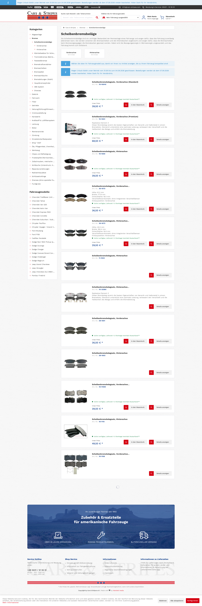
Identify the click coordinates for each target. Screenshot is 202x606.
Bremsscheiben (40, 68)
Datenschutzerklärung (113, 566)
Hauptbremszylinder (42, 83)
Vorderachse (42, 46)
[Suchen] (97, 17)
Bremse (35, 38)
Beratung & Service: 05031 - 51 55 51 (160, 7)
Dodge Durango (38, 246)
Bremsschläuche (40, 76)
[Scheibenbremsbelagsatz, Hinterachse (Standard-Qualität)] (75, 233)
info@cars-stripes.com (131, 7)
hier (158, 570)
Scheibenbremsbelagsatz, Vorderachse (110, 318)
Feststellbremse (40, 61)
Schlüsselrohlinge (39, 176)
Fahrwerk (36, 98)
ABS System (39, 87)
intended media (118, 590)
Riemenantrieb (38, 132)
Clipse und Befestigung (41, 154)
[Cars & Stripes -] (42, 15)
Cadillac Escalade (39, 238)
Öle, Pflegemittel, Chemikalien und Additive (43, 146)
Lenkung (35, 124)
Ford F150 (36, 234)
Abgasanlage (37, 34)
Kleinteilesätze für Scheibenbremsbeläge (44, 53)
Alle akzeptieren (176, 601)
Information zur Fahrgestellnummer (81, 566)
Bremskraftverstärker (42, 64)
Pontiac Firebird (38, 275)
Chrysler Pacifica (38, 223)
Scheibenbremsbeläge (43, 42)
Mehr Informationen (11, 602)
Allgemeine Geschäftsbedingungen (118, 570)
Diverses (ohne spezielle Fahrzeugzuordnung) (43, 180)
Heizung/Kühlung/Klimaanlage (43, 109)
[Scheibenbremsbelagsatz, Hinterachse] (75, 163)
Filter (34, 102)
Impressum (108, 573)
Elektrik (35, 94)
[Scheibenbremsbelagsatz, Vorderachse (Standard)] (75, 94)
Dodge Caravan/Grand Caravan (43, 253)
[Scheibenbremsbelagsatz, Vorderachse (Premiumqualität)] (75, 464)
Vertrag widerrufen (74, 570)
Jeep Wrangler (37, 268)
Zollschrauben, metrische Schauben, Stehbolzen (43, 161)
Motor (34, 128)
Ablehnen (163, 601)
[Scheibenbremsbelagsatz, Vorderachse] (75, 330)
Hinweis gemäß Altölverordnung (79, 563)
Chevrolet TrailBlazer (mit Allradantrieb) (43, 197)
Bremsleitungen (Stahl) (43, 79)
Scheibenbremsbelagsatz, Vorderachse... (111, 186)
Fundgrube (36, 184)
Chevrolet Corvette (39, 216)
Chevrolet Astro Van (40, 208)
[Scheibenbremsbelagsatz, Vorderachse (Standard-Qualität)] (75, 198)
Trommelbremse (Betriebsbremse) (44, 57)
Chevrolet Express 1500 (41, 212)
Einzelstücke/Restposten (42, 139)
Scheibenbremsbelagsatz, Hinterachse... (110, 221)
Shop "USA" (36, 143)
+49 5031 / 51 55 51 (37, 570)
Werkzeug (36, 150)
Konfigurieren (192, 601)
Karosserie (36, 117)
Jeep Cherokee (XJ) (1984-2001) (43, 272)
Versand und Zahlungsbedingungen (80, 573)
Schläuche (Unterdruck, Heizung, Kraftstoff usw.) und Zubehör (43, 165)
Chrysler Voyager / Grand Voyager (43, 227)
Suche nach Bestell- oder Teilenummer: (76, 14)
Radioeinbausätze (39, 173)
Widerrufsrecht (110, 563)
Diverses (37, 90)
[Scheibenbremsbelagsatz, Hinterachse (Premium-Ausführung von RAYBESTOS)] (75, 297)
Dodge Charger (38, 249)
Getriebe (35, 105)
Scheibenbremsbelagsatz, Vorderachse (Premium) (115, 116)
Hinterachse (41, 49)
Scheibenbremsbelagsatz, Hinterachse (109, 151)
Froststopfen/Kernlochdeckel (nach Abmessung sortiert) (43, 158)
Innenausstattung (39, 113)
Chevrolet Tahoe (38, 201)
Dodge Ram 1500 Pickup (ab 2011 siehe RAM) (43, 242)
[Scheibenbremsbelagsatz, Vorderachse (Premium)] (75, 128)
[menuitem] (150, 17)
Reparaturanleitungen (40, 169)
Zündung (35, 135)
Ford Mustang (37, 231)
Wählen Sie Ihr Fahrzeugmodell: (113, 14)
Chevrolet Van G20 (39, 205)
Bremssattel (39, 72)
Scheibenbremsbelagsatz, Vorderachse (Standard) (115, 82)
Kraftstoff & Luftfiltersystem (43, 120)
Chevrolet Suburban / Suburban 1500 (43, 219)
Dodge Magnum (38, 261)
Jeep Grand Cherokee (40, 264)
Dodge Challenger (39, 257)
